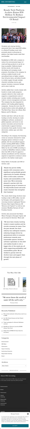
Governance (4, 346)
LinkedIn (2, 411)
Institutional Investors (7, 351)
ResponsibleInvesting (3, 400)
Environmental (11, 6)
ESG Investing (8, 2)
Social (3, 356)
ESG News (18, 6)
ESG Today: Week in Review (10, 289)
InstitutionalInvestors (3, 404)
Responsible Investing (7, 353)
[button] (28, 414)
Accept (15, 425)
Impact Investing (6, 348)
